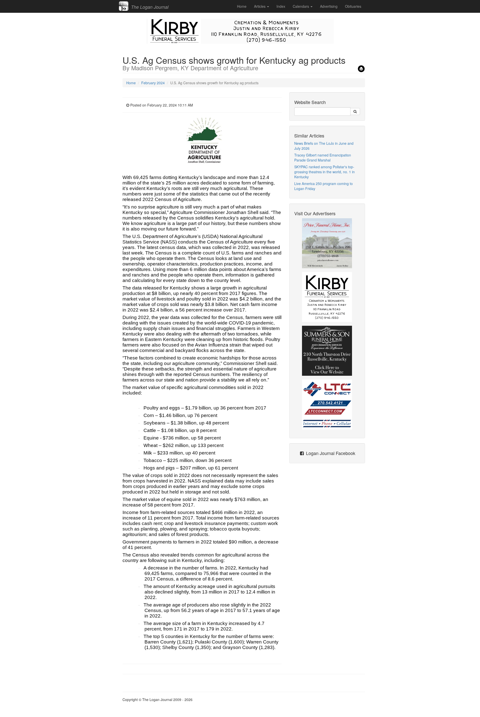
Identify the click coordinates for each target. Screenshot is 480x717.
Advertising (329, 6)
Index (280, 6)
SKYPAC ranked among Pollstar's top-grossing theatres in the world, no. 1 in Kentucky (324, 171)
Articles (260, 6)
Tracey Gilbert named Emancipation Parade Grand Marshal (322, 157)
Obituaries (353, 6)
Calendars (301, 6)
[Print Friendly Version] (361, 67)
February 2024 (153, 82)
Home (241, 6)
